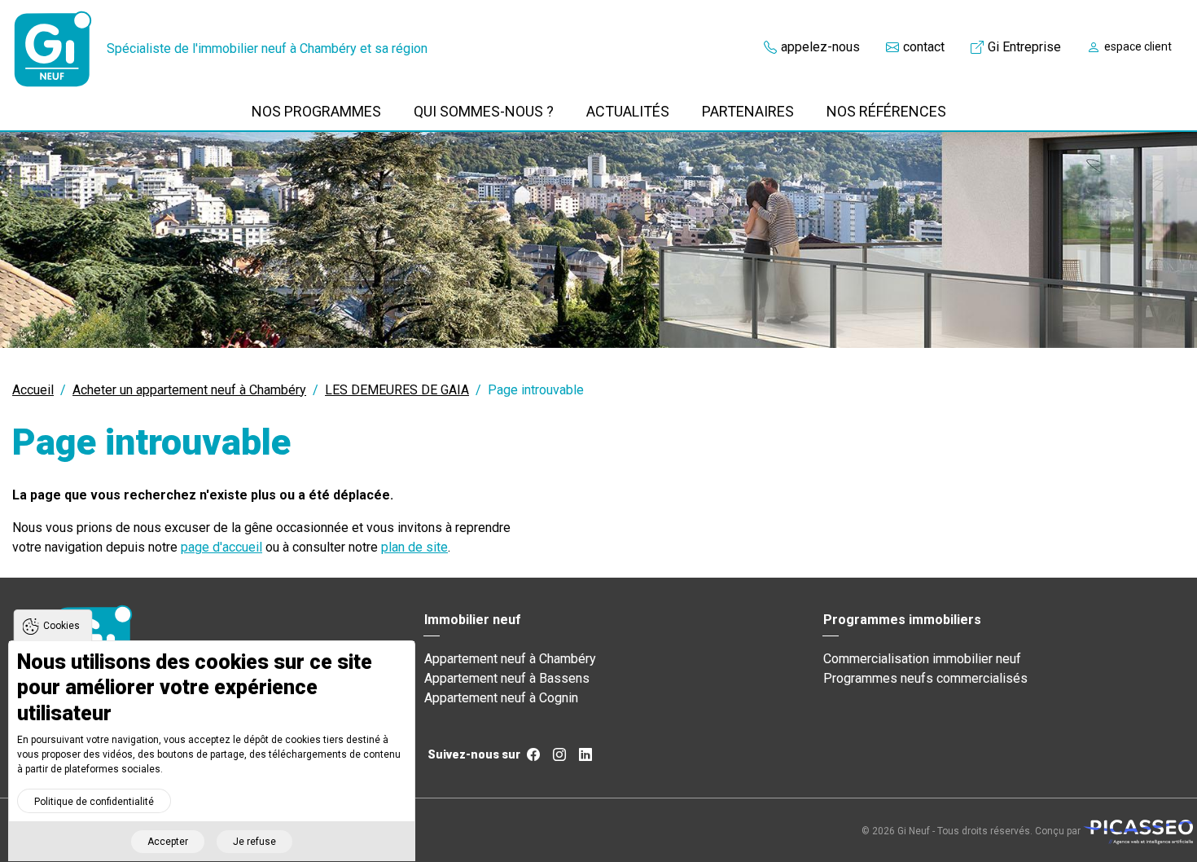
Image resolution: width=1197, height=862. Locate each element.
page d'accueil (221, 547)
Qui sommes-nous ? (484, 111)
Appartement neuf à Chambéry (510, 658)
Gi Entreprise (1024, 47)
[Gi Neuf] (53, 49)
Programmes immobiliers (902, 619)
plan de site (414, 547)
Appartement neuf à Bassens (507, 678)
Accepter (167, 841)
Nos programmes (316, 111)
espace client (1138, 46)
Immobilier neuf (472, 619)
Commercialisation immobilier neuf (922, 658)
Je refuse (254, 841)
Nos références (886, 111)
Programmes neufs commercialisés (925, 678)
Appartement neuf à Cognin (501, 698)
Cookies (61, 625)
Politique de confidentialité (94, 801)
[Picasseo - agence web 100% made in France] (1138, 831)
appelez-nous (820, 47)
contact (924, 47)
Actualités (627, 111)
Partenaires (748, 111)
